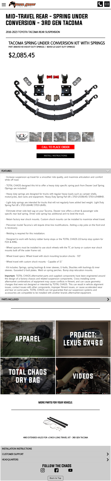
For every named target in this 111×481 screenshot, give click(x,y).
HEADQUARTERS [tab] (10, 459)
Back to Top (55, 478)
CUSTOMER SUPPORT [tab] (12, 454)
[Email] (107, 4)
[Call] (100, 4)
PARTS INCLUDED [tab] (10, 299)
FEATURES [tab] (6, 170)
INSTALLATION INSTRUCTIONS (17, 448)
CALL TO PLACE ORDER (55, 147)
